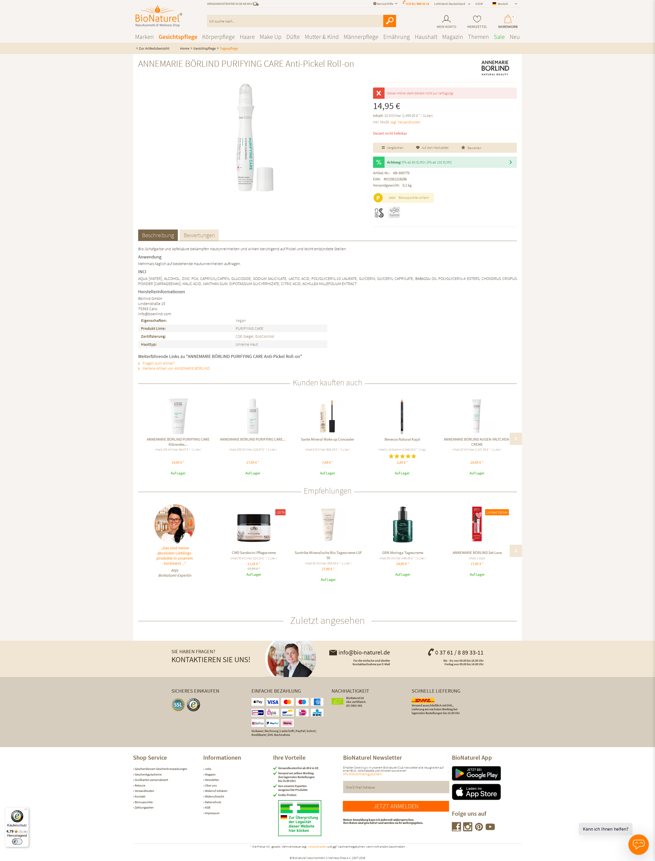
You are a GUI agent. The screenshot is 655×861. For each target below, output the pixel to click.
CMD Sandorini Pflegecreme (254, 552)
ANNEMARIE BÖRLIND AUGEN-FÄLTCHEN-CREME (477, 442)
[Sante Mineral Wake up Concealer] (327, 416)
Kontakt (139, 796)
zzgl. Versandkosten (405, 121)
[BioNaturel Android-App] (487, 773)
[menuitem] (446, 22)
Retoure (139, 785)
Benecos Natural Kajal (402, 439)
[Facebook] (457, 830)
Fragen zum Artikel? (158, 363)
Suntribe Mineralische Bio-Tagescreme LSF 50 (328, 555)
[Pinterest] (479, 830)
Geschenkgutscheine (148, 774)
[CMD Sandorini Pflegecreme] (253, 524)
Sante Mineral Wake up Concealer (327, 439)
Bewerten (474, 148)
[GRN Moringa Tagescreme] (402, 524)
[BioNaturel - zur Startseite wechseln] (159, 16)
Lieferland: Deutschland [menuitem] (449, 4)
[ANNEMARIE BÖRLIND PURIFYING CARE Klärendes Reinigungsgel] (178, 416)
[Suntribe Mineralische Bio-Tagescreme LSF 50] (328, 524)
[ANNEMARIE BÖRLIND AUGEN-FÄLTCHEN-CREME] (476, 416)
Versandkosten (144, 791)
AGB (207, 807)
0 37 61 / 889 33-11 (417, 4)
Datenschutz (212, 802)
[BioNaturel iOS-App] (487, 792)
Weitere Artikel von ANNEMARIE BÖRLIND (176, 368)
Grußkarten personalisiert (151, 780)
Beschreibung (158, 235)
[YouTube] (490, 830)
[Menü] (26, 810)
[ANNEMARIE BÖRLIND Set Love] (477, 524)
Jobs (207, 769)
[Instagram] (468, 830)
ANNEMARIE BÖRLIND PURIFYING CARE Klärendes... (178, 442)
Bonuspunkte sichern (414, 197)
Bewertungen (199, 235)
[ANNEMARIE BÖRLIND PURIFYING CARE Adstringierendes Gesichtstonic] (252, 416)
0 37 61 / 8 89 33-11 (459, 652)
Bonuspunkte (143, 802)
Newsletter (211, 780)
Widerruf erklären (215, 791)
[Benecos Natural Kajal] (402, 416)
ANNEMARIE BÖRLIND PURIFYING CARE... (253, 439)
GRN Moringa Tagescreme (402, 552)
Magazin (210, 774)
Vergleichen (394, 147)
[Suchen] (389, 21)
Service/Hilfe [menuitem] (385, 4)
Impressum (212, 813)
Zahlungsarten (144, 807)
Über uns (210, 785)
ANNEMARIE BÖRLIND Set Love (477, 552)
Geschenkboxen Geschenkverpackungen (160, 769)
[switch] (17, 841)
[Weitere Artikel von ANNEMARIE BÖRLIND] (495, 68)
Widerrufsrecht (214, 796)
